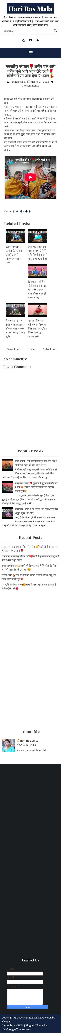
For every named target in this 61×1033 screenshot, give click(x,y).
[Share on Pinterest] (26, 211)
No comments (30, 85)
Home (30, 349)
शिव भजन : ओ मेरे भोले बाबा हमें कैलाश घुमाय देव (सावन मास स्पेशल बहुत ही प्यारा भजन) (37, 289)
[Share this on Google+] (21, 211)
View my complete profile (32, 750)
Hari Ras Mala (30, 8)
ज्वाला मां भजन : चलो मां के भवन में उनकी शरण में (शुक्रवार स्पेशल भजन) (14, 254)
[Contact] (30, 40)
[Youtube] (23, 40)
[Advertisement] (30, 626)
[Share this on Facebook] (13, 211)
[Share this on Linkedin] (30, 211)
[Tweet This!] (17, 211)
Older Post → (51, 349)
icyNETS (19, 1025)
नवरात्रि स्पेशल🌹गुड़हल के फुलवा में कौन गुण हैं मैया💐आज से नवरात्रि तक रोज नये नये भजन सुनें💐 (36, 487)
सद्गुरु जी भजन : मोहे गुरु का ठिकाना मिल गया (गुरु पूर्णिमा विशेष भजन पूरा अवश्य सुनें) (37, 328)
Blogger (6, 1021)
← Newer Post (10, 349)
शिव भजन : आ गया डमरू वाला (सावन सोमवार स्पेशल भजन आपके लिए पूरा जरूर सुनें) (15, 328)
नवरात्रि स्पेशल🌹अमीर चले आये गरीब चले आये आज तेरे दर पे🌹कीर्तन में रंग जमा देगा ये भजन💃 (30, 70)
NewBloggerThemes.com (16, 1029)
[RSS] (37, 40)
